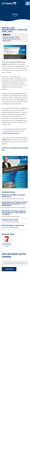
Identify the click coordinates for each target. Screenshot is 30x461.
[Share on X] (5, 35)
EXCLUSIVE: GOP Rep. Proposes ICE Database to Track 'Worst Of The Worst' (14, 212)
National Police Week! (10, 220)
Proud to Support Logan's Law (13, 225)
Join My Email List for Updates (14, 255)
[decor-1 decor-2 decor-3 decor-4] (27, 3)
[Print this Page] (7, 35)
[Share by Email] (9, 35)
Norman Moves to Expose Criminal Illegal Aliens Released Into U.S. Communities (14, 203)
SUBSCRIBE (9, 269)
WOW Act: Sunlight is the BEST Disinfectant (13, 195)
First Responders (12, 38)
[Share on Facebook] (4, 35)
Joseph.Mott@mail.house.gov (10, 133)
